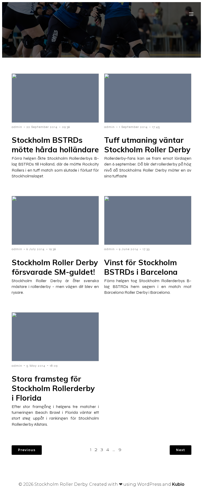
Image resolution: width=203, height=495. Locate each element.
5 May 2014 (35, 366)
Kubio (178, 484)
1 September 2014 (133, 127)
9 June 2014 (128, 249)
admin (17, 127)
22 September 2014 (42, 127)
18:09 (54, 366)
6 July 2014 (35, 249)
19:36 (52, 249)
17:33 (146, 249)
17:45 (156, 127)
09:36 (66, 127)
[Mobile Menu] (191, 14)
